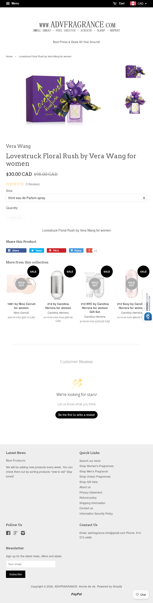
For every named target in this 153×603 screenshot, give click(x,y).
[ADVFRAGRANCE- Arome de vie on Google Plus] (15, 534)
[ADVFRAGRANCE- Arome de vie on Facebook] (8, 534)
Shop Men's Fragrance (93, 471)
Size (9, 190)
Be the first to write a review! (76, 415)
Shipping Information (92, 503)
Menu (15, 3)
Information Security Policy (96, 513)
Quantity (12, 207)
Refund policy (88, 497)
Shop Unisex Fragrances (95, 476)
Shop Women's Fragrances (96, 466)
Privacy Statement (90, 492)
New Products (15, 460)
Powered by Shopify (109, 586)
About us (85, 487)
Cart (121, 3)
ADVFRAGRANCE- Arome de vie (75, 586)
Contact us (86, 508)
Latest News (16, 453)
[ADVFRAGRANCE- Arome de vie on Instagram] (23, 534)
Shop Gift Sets (88, 482)
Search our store (90, 461)
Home (9, 56)
